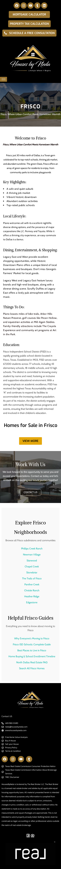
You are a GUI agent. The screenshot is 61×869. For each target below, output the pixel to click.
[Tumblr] (37, 5)
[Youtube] (30, 5)
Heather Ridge (31, 596)
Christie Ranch (31, 590)
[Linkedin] (44, 5)
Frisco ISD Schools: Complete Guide (32, 644)
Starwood (32, 560)
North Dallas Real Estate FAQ (31, 662)
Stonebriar (31, 572)
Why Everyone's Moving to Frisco (31, 638)
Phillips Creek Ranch (32, 548)
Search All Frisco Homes (32, 668)
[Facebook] (17, 5)
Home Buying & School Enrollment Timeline (31, 656)
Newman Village (32, 554)
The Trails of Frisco (32, 578)
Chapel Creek (32, 566)
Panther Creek (31, 584)
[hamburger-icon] (3, 79)
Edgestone (31, 602)
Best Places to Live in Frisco (31, 650)
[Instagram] (23, 5)
